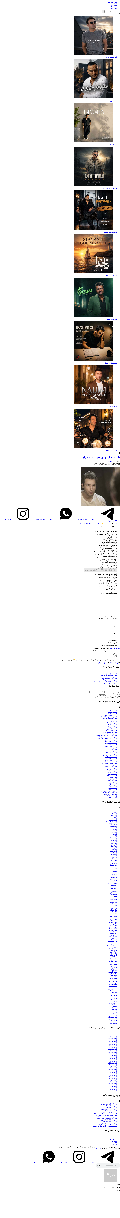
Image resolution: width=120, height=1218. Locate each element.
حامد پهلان (114, 875)
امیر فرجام (114, 848)
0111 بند (114, 810)
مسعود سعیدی (113, 984)
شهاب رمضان (113, 927)
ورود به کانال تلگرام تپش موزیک (87, 519)
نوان (115, 1012)
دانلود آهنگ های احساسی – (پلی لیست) (106, 736)
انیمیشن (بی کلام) (112, 795)
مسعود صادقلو (113, 986)
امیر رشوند (114, 843)
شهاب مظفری (113, 928)
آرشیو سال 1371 (112, 1038)
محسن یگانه (113, 973)
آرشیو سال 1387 (112, 1063)
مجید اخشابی (113, 962)
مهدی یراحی (113, 998)
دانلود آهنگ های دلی (111, 722)
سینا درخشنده (113, 920)
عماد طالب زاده (112, 948)
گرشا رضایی (113, 955)
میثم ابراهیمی (113, 1003)
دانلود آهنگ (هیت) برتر (111, 715)
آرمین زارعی (113, 813)
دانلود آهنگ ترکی (112, 777)
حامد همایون (113, 879)
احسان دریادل (113, 823)
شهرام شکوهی (113, 930)
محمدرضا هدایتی (112, 979)
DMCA (115, 1144)
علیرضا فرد (114, 942)
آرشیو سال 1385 (112, 1060)
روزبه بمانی (114, 908)
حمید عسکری (113, 893)
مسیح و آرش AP (112, 987)
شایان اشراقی (113, 925)
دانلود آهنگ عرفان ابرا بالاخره (109, 679)
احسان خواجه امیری (111, 821)
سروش (115, 913)
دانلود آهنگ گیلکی (112, 780)
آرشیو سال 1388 (112, 1064)
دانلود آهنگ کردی (112, 778)
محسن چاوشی (113, 970)
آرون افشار (114, 815)
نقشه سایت (113, 1141)
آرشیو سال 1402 (112, 1086)
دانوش (115, 896)
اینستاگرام (64, 1162)
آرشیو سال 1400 (112, 1083)
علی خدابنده (113, 933)
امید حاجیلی (113, 837)
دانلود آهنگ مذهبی (112, 771)
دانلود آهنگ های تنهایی (111, 758)
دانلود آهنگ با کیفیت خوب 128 (78, 523)
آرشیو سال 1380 (112, 1052)
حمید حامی (114, 889)
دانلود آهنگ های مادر (111, 767)
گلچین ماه (114, 8)
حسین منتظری (113, 886)
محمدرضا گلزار (112, 978)
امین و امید (114, 854)
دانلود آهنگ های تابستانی (110, 744)
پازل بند (115, 866)
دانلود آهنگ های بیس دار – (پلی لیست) (106, 735)
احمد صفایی (113, 826)
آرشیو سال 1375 (112, 1044)
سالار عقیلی (113, 910)
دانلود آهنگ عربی (112, 788)
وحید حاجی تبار (113, 1020)
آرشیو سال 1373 (112, 1041)
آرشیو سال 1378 (112, 1049)
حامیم (115, 880)
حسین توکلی (113, 885)
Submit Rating (112, 640)
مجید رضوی (113, 965)
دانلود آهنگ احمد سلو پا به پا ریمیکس (107, 1118)
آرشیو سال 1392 (112, 1070)
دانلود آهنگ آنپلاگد (112, 724)
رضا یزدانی (114, 905)
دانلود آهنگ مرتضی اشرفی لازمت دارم (106, 683)
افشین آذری (113, 832)
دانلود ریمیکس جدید (111, 713)
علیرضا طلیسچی (112, 941)
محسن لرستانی (112, 972)
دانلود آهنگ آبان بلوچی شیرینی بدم (108, 673)
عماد (115, 947)
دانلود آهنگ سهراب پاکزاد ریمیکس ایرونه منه (105, 1126)
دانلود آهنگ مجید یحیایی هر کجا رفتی (107, 1116)
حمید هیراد (114, 894)
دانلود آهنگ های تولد (111, 769)
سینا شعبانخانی (113, 922)
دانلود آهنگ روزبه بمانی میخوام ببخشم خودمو (105, 681)
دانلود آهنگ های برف (111, 750)
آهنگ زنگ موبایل (112, 797)
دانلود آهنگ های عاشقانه (110, 741)
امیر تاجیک (114, 841)
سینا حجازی (113, 919)
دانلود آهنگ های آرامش (111, 761)
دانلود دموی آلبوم (112, 726)
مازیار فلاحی (113, 958)
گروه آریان (114, 956)
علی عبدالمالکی (112, 936)
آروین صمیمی (113, 817)
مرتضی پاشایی (113, 983)
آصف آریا (114, 818)
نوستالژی (114, 3)
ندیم (116, 1010)
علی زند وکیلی (113, 934)
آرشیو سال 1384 (112, 1058)
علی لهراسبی (113, 938)
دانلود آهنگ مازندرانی (111, 781)
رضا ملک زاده (113, 903)
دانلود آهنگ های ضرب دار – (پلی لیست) (106, 733)
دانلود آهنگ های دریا (111, 752)
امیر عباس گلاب (112, 844)
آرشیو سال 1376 (112, 1046)
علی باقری (114, 931)
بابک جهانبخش (113, 858)
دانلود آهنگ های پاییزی (111, 746)
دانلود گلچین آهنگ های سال (109, 718)
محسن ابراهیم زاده (112, 969)
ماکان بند (114, 959)
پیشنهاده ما (114, 5)
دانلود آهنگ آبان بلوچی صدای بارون (107, 1121)
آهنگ (111, 648)
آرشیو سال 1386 (112, 1061)
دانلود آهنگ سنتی (112, 727)
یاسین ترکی (113, 1021)
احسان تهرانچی (113, 820)
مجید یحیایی (113, 967)
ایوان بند (114, 857)
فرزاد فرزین (113, 951)
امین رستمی (113, 851)
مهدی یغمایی (113, 1000)
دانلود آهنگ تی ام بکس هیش (109, 1123)
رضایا (115, 906)
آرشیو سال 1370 (112, 1036)
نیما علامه (114, 1014)
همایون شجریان (112, 1017)
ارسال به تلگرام (114, 663)
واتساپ (34, 1162)
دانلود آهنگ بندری (112, 774)
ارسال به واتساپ (103, 663)
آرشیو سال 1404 (112, 1089)
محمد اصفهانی (113, 975)
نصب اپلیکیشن (113, 1139)
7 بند (115, 812)
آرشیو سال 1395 (112, 1075)
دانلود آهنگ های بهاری (111, 743)
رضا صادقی (113, 902)
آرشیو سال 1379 (112, 1050)
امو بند (115, 834)
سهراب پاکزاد (113, 917)
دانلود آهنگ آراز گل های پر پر (109, 1119)
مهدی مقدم (114, 996)
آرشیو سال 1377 (112, 1047)
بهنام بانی (114, 862)
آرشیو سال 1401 (112, 1084)
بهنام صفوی (113, 863)
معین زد (114, 992)
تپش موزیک (117, 648)
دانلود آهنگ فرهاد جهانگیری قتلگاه (108, 1124)
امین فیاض (114, 852)
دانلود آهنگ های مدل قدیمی (109, 764)
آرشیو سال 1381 (112, 1053)
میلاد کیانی (114, 1007)
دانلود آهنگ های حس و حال (109, 755)
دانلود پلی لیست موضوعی (110, 732)
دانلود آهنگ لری (112, 785)
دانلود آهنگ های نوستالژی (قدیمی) (108, 716)
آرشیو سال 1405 (112, 1091)
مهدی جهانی (113, 995)
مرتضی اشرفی (113, 981)
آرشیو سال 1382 (112, 1055)
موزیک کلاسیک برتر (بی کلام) (109, 791)
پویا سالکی (114, 871)
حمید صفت (114, 891)
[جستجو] (103, 11)
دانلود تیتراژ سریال (112, 729)
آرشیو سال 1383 (112, 1056)
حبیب (115, 882)
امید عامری (114, 838)
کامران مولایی (113, 953)
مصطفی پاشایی (112, 989)
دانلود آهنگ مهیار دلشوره (110, 676)
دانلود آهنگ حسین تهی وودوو (109, 1109)
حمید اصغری (113, 888)
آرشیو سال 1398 (112, 1080)
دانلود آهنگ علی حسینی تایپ (109, 678)
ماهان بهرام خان (112, 961)
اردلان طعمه (113, 830)
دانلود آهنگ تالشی (112, 786)
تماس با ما (114, 1142)
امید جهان (114, 835)
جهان (115, 872)
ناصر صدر (114, 1009)
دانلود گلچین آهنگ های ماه (110, 719)
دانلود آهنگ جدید (112, 2)
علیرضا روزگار (113, 939)
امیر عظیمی (113, 846)
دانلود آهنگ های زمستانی (110, 747)
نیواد (115, 1015)
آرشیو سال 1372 (112, 1039)
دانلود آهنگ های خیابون (111, 766)
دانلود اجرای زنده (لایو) (111, 730)
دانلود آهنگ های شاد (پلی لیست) (108, 740)
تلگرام (94, 1162)
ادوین (115, 827)
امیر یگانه (114, 849)
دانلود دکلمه (113, 721)
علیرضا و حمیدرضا (112, 945)
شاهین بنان (114, 924)
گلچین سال (114, 6)
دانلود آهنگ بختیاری (112, 775)
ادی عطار (114, 829)
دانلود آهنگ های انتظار (111, 753)
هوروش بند (114, 1018)
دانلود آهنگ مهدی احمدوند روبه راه (101, 457)
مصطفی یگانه (113, 990)
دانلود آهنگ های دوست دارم (109, 763)
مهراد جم (114, 1001)
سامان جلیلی (113, 911)
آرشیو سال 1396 (112, 1077)
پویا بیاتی (114, 869)
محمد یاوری (113, 976)
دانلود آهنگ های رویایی (111, 760)
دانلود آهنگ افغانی (112, 789)
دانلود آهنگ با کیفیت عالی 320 (94, 523)
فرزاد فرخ (114, 950)
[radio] (58, 622)
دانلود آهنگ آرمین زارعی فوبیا (109, 675)
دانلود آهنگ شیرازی (111, 783)
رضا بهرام (114, 900)
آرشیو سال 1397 (112, 1078)
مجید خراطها (113, 964)
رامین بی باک (113, 899)
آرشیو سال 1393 (112, 1072)
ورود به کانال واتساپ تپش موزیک (44, 519)
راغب (115, 897)
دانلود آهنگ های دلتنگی (111, 757)
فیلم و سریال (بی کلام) (110, 794)
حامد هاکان (114, 877)
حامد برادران (113, 874)
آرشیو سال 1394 (112, 1073)
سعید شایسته (113, 914)
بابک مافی (114, 860)
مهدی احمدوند (113, 993)
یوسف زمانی (113, 1023)
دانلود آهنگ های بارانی (111, 749)
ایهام (115, 855)
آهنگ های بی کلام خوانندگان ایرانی (107, 792)
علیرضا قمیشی (112, 944)
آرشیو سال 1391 (112, 1069)
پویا (116, 868)
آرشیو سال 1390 (112, 1067)
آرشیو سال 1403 (112, 1087)
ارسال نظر (102, 695)
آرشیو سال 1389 (112, 1066)
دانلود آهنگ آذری (112, 772)
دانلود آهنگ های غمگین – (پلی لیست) (107, 738)
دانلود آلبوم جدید (112, 712)
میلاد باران (114, 1006)
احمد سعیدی (113, 824)
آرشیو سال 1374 (112, 1042)
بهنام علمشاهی (113, 865)
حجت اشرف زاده (112, 883)
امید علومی (114, 840)
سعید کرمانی (113, 916)
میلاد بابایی (114, 1004)
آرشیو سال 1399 (112, 1081)
